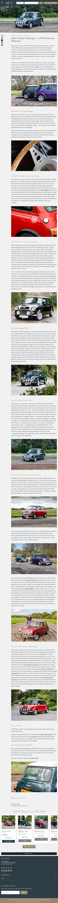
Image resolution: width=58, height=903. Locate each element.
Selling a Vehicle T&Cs (45, 899)
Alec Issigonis (45, 190)
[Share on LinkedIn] (2, 43)
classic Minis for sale (46, 734)
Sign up (24, 892)
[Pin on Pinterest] (2, 45)
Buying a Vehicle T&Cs (34, 899)
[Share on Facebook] (2, 38)
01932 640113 (6, 861)
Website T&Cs (25, 899)
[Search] (41, 3)
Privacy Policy (11, 899)
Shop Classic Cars (29, 846)
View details (8, 841)
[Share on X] (2, 40)
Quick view (8, 837)
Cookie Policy (18, 899)
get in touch (34, 758)
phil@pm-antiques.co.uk (9, 862)
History (17, 798)
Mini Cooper (23, 798)
